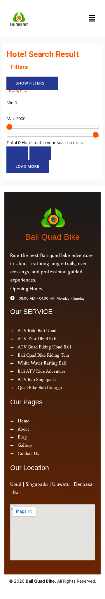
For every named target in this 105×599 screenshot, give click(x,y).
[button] (92, 18)
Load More (27, 166)
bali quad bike (52, 236)
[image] (43, 19)
